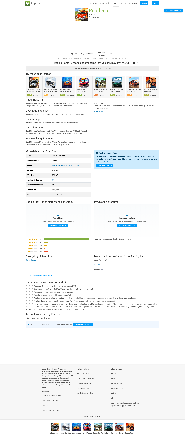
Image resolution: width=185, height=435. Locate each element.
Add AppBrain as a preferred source (40, 275)
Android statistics (83, 373)
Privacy (113, 378)
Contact (114, 373)
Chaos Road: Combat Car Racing (34, 89)
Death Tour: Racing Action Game (151, 89)
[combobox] (98, 3)
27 (53, 180)
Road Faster (81, 89)
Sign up (144, 3)
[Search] (108, 3)
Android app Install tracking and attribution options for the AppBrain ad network (125, 404)
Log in (156, 3)
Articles (113, 393)
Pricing (123, 3)
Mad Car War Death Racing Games (50, 89)
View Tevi (45, 405)
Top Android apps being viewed (52, 395)
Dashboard (133, 3)
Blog (112, 398)
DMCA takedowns (117, 388)
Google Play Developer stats (86, 378)
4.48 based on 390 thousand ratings (65, 166)
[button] (126, 269)
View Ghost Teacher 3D (50, 400)
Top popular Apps (83, 388)
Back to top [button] (179, 415)
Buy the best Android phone (86, 393)
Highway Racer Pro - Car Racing (117, 89)
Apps (116, 3)
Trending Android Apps (84, 383)
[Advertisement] (90, 36)
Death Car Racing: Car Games (101, 89)
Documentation (116, 383)
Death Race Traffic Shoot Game (134, 89)
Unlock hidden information (58, 225)
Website (97, 265)
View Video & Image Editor (51, 410)
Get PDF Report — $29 (105, 165)
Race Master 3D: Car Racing (67, 89)
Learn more (104, 162)
